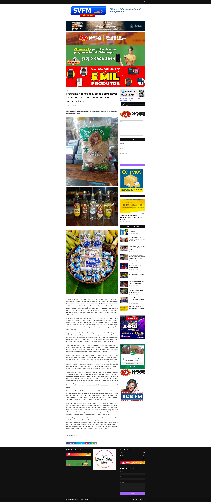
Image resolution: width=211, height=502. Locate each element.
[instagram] (143, 499)
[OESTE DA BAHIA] (132, 206)
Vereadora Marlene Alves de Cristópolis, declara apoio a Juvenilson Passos (136, 265)
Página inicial (69, 90)
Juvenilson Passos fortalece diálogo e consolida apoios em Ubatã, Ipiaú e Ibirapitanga (137, 299)
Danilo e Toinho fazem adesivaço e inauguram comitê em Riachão (137, 239)
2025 (133, 455)
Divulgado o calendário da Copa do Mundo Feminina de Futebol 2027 (136, 274)
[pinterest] (140, 499)
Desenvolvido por (75, 499)
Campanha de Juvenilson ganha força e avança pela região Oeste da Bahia (136, 290)
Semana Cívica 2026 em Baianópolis (135, 230)
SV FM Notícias (92, 499)
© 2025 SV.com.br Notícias (74, 450)
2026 (133, 452)
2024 (133, 458)
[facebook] (133, 499)
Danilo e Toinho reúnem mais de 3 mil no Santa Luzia (136, 282)
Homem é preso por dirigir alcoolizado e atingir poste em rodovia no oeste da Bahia (137, 256)
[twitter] (137, 499)
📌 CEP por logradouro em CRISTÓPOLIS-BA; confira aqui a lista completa (131, 217)
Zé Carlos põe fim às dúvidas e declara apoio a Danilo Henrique (137, 248)
